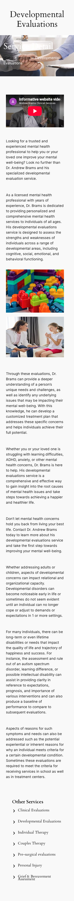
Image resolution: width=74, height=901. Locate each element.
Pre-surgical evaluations (37, 854)
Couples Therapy (31, 843)
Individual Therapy (33, 832)
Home (8, 58)
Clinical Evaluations (33, 810)
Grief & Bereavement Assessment (34, 878)
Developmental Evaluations (39, 821)
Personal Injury (30, 865)
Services (24, 58)
